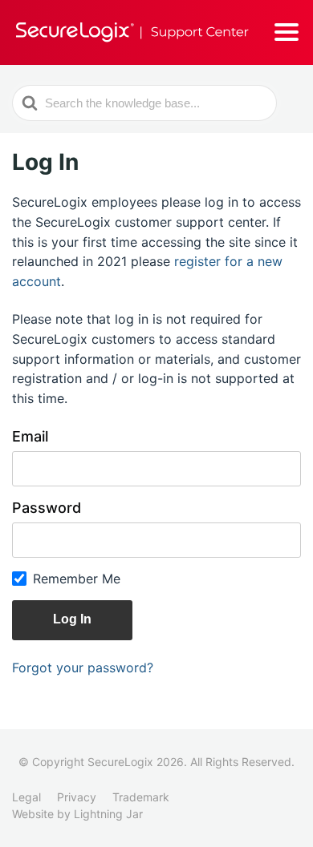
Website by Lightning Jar (77, 814)
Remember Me (76, 579)
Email (30, 436)
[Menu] (286, 32)
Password (46, 507)
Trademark (140, 797)
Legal (26, 797)
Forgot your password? (82, 667)
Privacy (76, 797)
